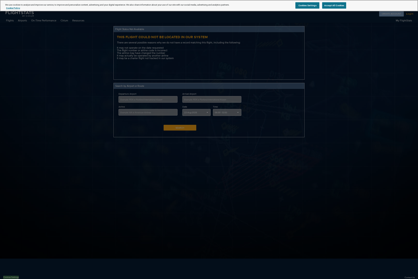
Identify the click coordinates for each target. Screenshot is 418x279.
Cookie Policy (13, 8)
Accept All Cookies (334, 5)
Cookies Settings (307, 5)
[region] (209, 5)
